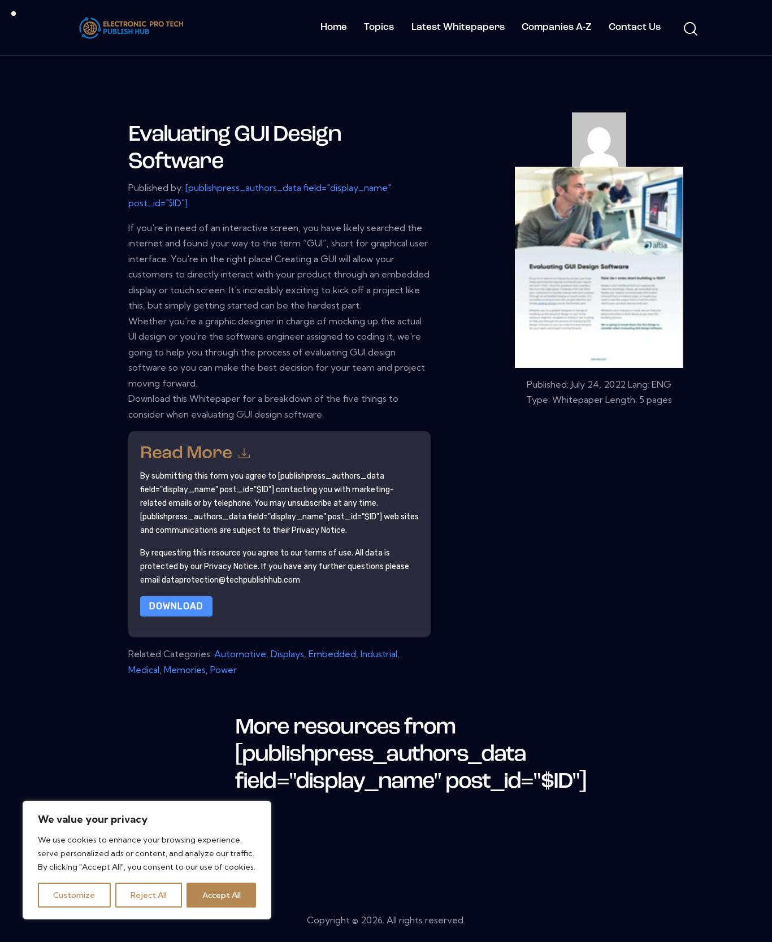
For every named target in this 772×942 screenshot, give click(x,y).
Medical (143, 669)
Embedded (332, 653)
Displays (287, 653)
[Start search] (690, 29)
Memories (185, 669)
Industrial (379, 653)
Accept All (221, 895)
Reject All (149, 895)
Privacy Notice (231, 566)
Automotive (240, 653)
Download (176, 606)
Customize (74, 895)
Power (223, 669)
